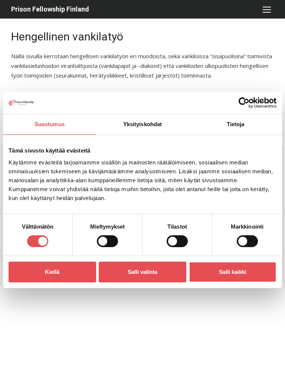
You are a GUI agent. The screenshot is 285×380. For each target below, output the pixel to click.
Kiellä (52, 272)
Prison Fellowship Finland (50, 9)
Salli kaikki (232, 272)
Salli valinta (142, 272)
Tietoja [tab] (236, 124)
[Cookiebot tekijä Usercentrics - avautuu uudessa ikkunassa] (244, 102)
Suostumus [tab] (50, 124)
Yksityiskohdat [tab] (142, 124)
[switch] (107, 241)
